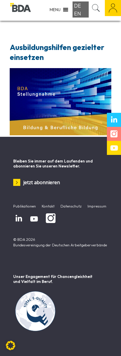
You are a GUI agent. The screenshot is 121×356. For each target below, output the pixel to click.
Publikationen (24, 206)
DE (77, 5)
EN (77, 13)
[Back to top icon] (109, 344)
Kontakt (48, 206)
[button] (10, 345)
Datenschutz (71, 206)
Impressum (97, 206)
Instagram (50, 223)
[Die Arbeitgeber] (20, 10)
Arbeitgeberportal (113, 8)
